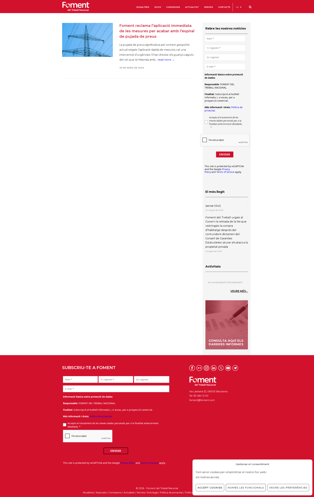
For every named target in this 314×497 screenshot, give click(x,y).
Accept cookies (210, 487)
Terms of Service (225, 171)
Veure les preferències (288, 487)
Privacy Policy (127, 462)
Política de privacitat (171, 492)
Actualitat (129, 492)
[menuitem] (238, 7)
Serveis (141, 492)
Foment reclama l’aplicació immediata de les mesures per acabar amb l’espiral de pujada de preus (156, 31)
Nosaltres (88, 492)
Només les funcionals (246, 487)
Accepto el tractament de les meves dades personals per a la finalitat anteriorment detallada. (225, 120)
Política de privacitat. (101, 416)
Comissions (115, 492)
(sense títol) (213, 205)
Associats (101, 492)
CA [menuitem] (237, 7)
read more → (165, 59)
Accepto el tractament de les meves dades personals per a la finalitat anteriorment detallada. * (113, 425)
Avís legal (152, 492)
